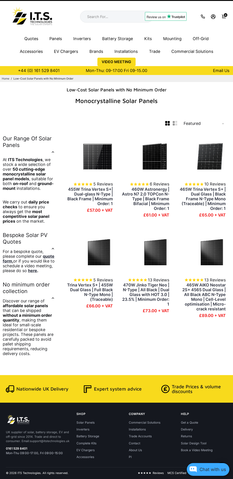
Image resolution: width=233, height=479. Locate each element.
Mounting (172, 38)
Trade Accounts (140, 436)
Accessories (31, 51)
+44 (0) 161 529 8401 (39, 70)
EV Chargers (66, 51)
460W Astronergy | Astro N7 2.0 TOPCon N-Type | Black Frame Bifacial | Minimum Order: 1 (145, 199)
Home (5, 78)
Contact (134, 443)
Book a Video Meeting (197, 450)
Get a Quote (189, 422)
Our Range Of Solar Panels (27, 141)
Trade (154, 51)
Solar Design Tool (193, 443)
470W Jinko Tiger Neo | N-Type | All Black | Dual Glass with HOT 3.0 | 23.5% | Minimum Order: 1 (145, 294)
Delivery (187, 429)
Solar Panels (85, 422)
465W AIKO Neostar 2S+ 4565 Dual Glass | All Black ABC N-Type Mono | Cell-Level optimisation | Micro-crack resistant (204, 297)
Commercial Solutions (192, 51)
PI (130, 457)
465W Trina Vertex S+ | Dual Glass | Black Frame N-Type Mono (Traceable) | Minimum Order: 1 (203, 199)
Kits (148, 38)
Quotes (31, 38)
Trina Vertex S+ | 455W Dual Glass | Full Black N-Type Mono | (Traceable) (90, 292)
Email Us (221, 70)
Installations (126, 51)
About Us (135, 450)
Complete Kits (86, 443)
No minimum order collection (26, 287)
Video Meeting (116, 61)
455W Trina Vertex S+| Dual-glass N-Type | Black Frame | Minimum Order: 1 (90, 196)
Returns (186, 436)
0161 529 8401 (16, 448)
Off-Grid (201, 38)
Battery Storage (117, 38)
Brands (96, 51)
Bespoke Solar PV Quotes (25, 238)
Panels (55, 38)
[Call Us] (202, 16)
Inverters (82, 38)
